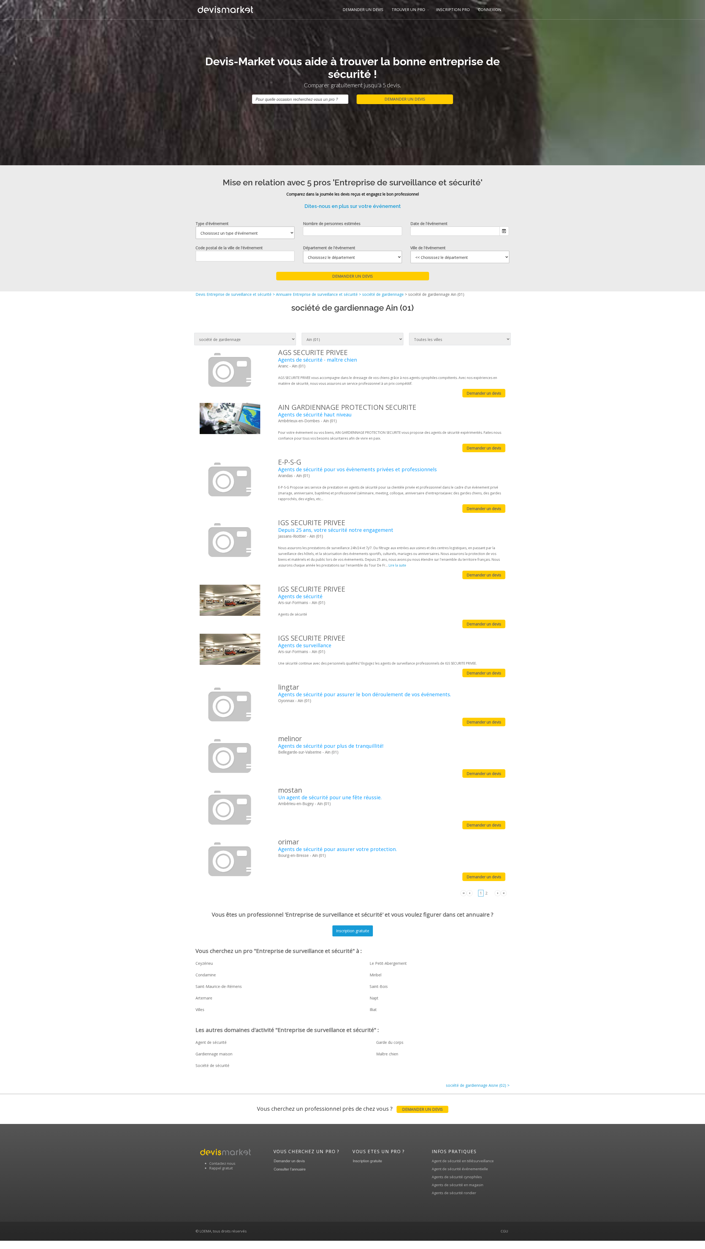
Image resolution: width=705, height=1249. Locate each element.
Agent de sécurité (211, 1042)
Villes (200, 1009)
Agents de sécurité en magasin (457, 1184)
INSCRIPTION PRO (453, 9)
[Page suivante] (498, 892)
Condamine (206, 974)
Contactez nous (222, 1163)
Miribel (375, 974)
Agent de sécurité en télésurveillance (463, 1160)
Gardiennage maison (214, 1053)
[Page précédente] (470, 892)
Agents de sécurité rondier (454, 1192)
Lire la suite (397, 565)
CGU (504, 1231)
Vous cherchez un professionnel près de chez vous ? (350, 1108)
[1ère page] (463, 892)
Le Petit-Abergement (388, 963)
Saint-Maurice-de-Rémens (219, 986)
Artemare (204, 998)
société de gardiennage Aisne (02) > (477, 1085)
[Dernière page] (504, 892)
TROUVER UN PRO (408, 9)
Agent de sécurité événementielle (460, 1168)
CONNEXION (489, 9)
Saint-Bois (379, 986)
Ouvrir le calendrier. (504, 231)
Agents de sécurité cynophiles (457, 1176)
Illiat (373, 1009)
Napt (374, 998)
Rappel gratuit (221, 1168)
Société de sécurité (212, 1065)
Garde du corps (389, 1042)
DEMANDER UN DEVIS (363, 9)
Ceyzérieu (204, 963)
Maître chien (387, 1053)
